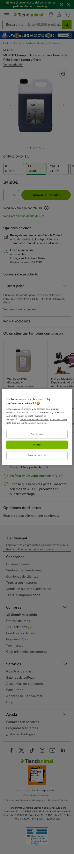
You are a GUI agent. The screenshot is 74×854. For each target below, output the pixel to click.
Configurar (37, 434)
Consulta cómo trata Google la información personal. (36, 421)
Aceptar (37, 444)
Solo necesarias (37, 455)
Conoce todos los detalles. (34, 419)
